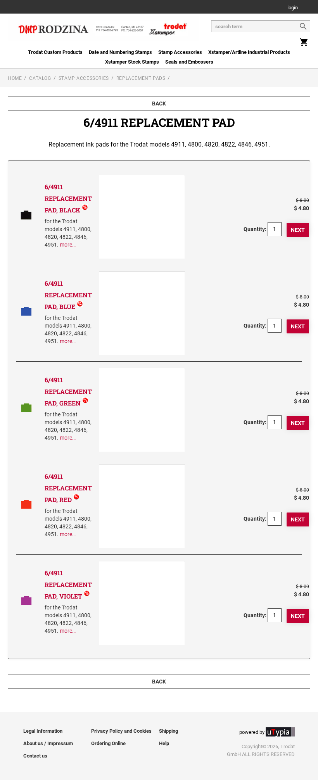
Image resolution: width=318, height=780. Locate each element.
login (292, 7)
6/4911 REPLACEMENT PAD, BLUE (68, 295)
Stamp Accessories (180, 52)
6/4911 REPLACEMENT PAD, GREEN (68, 391)
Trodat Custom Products (55, 52)
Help (164, 743)
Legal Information (42, 731)
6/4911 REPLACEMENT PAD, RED (68, 488)
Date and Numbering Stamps (120, 52)
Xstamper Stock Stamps (132, 62)
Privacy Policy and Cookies (121, 731)
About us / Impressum (48, 743)
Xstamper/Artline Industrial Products (249, 52)
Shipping (168, 731)
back (159, 103)
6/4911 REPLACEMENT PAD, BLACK (68, 198)
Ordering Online (108, 743)
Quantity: (255, 229)
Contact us (35, 756)
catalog (40, 78)
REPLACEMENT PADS (141, 78)
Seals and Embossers (189, 62)
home (15, 78)
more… (68, 245)
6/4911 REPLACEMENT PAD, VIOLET (68, 584)
